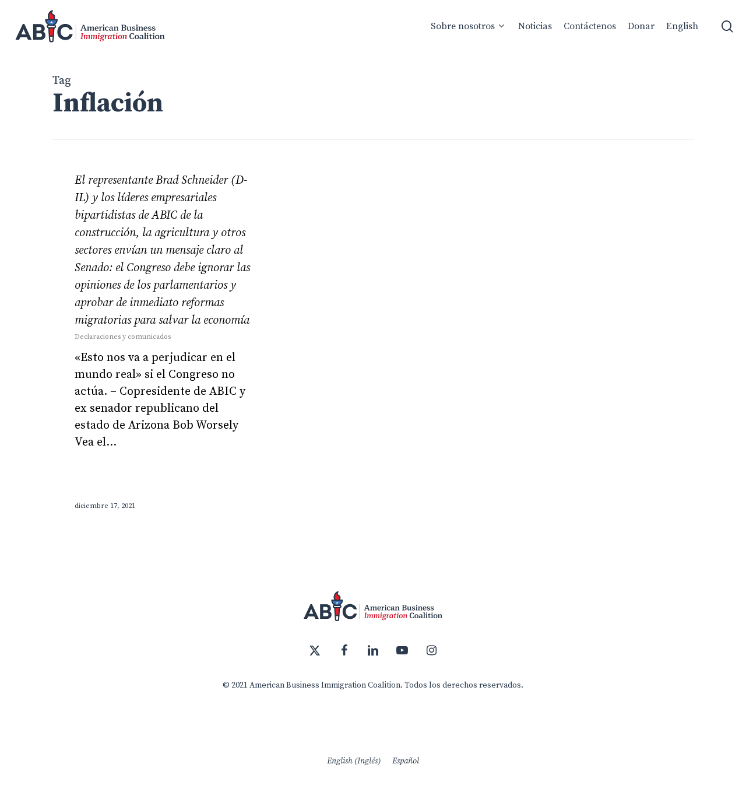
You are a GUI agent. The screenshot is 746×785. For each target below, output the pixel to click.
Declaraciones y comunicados (123, 336)
